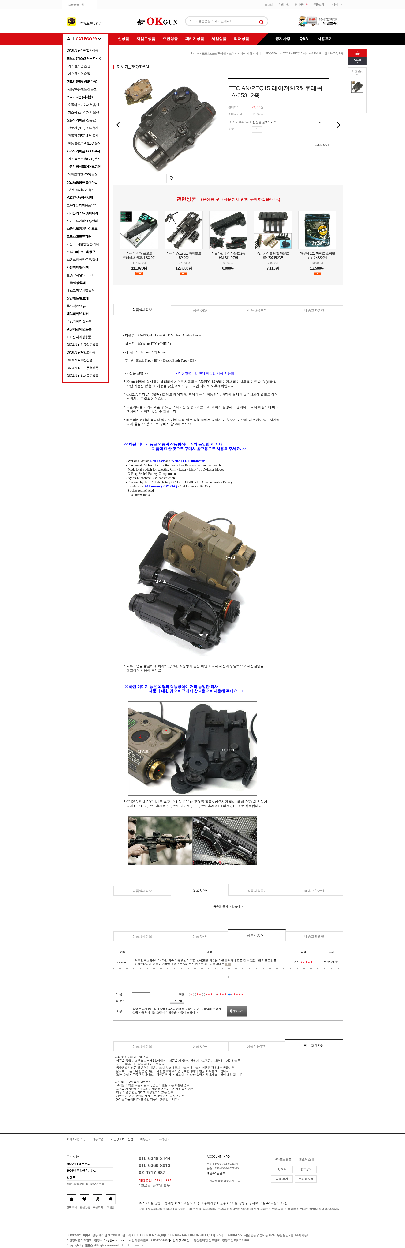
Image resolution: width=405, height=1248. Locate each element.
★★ (198, 994)
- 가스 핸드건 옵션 (78, 66)
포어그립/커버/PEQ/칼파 (82, 221)
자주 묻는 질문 (282, 1159)
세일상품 (219, 39)
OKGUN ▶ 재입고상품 (81, 352)
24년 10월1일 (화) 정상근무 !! (85, 1184)
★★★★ (222, 994)
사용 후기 (282, 1178)
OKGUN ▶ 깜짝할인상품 (82, 50)
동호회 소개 (306, 1159)
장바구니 (301, 4)
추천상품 (170, 39)
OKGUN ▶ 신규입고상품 (82, 344)
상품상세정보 (142, 310)
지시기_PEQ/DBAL (267, 53)
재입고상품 (146, 39)
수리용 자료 (306, 1178)
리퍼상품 (241, 39)
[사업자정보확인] (179, 1240)
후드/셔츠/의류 (76, 306)
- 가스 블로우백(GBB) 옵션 (83, 159)
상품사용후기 (257, 310)
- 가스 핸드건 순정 (78, 74)
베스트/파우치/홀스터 (80, 290)
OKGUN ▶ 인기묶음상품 (82, 368)
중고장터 (305, 1169)
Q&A (304, 39)
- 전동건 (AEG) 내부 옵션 (82, 135)
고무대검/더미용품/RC (81, 205)
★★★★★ (237, 994)
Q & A (282, 1169)
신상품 (123, 39)
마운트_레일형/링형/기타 (83, 244)
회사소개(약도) (76, 1139)
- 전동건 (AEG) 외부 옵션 (82, 128)
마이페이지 (336, 4)
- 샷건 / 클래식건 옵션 (80, 190)
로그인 (269, 4)
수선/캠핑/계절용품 (79, 321)
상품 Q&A (200, 310)
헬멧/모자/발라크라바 (80, 275)
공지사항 (282, 39)
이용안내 (145, 1139)
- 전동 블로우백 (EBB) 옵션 (84, 143)
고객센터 (164, 1139)
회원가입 (283, 4)
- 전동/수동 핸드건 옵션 (81, 89)
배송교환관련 (314, 310)
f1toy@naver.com (114, 1240)
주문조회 (318, 4)
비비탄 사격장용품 (79, 337)
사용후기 (325, 39)
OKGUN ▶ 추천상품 (79, 360)
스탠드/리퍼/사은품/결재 (82, 259)
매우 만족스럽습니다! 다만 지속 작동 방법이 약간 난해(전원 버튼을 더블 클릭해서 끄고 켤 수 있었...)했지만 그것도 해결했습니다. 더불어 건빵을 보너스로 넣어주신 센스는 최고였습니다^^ (205, 962)
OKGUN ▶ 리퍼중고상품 (82, 375)
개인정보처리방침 (122, 1139)
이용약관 (98, 1139)
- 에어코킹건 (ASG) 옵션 (82, 174)
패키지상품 (194, 39)
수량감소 (273, 129)
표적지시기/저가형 (240, 53)
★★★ (209, 994)
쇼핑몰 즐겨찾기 (77, 4)
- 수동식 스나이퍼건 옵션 (83, 105)
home (195, 53)
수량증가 (266, 129)
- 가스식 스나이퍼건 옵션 (83, 112)
